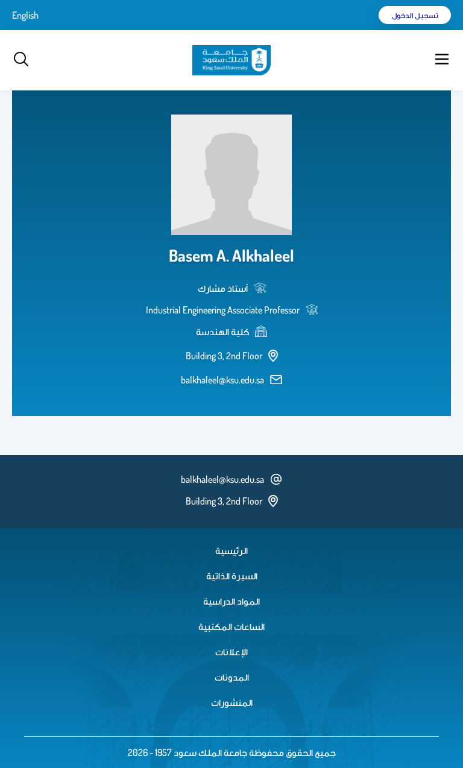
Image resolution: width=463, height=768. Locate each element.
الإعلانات (231, 652)
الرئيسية (231, 550)
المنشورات (232, 702)
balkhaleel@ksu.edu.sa (222, 380)
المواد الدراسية (231, 601)
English (25, 15)
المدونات (232, 677)
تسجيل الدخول (415, 15)
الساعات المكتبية (231, 626)
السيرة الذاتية (231, 576)
